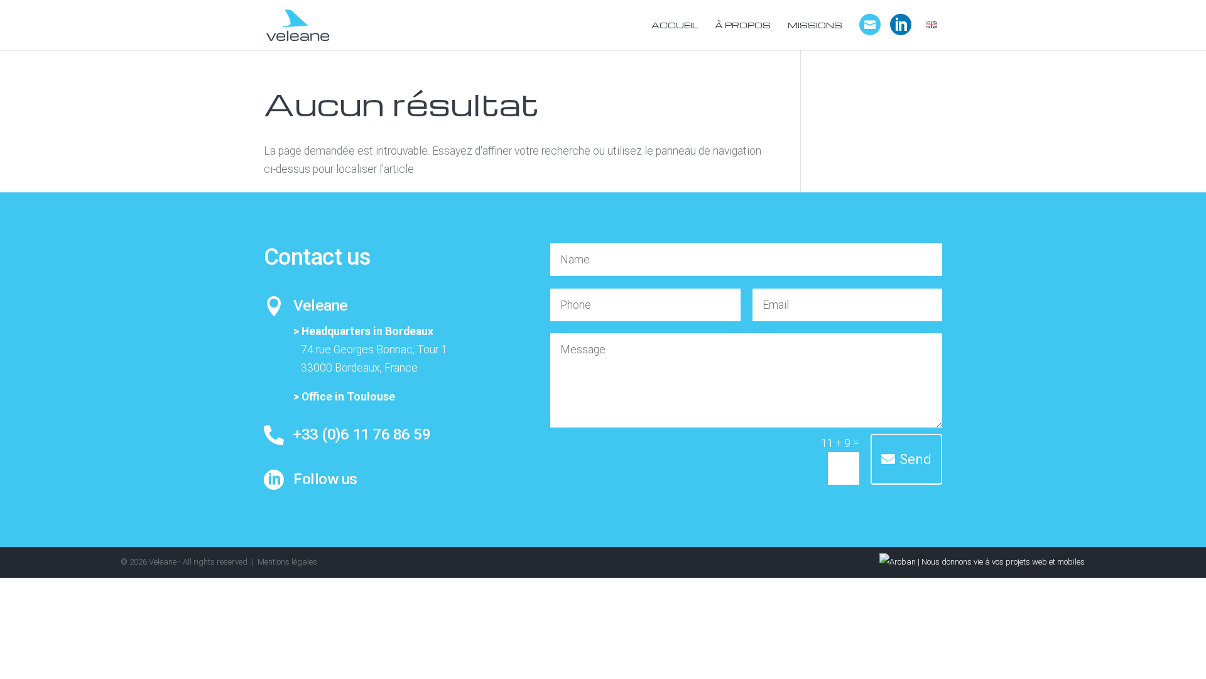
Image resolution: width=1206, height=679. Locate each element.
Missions (815, 25)
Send (915, 459)
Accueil (674, 25)
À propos (743, 25)
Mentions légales (287, 561)
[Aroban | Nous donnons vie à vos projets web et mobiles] (982, 561)
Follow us (325, 479)
